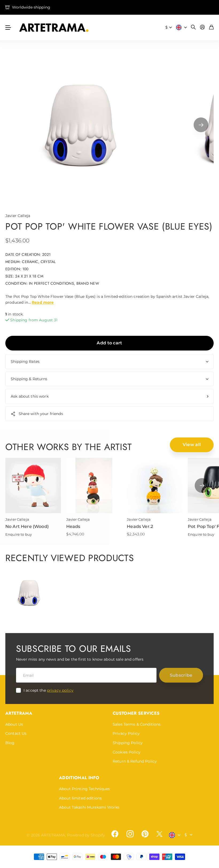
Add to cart (109, 342)
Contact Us (15, 733)
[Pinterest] (145, 834)
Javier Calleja (17, 215)
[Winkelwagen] (211, 27)
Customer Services (136, 713)
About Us (14, 724)
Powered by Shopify (86, 835)
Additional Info (79, 778)
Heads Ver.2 (140, 526)
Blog (10, 742)
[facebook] (114, 834)
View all (192, 444)
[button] (201, 124)
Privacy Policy (126, 733)
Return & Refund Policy (135, 761)
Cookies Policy (126, 752)
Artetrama (18, 713)
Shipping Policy (128, 742)
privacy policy (60, 690)
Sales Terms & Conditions (137, 724)
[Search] (193, 27)
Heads (73, 526)
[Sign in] (202, 27)
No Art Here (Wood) (27, 526)
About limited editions (80, 798)
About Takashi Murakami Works (89, 807)
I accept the (48, 690)
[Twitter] (159, 834)
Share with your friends (41, 413)
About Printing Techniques (84, 788)
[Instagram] (129, 834)
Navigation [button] (8, 27)
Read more (43, 302)
